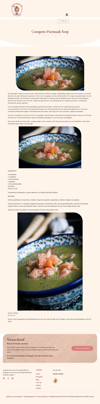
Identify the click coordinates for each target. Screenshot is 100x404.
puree (81, 115)
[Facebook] (4, 378)
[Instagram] (8, 378)
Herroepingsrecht (29, 396)
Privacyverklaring (42, 396)
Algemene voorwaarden (14, 396)
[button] (67, 15)
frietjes (74, 115)
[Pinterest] (12, 378)
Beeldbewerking (54, 396)
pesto (60, 121)
